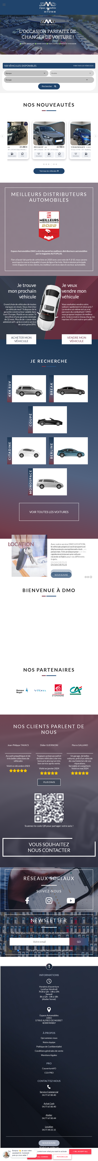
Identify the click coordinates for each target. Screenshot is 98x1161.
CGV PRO (49, 1072)
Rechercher (47, 86)
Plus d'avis (49, 782)
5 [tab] (53, 164)
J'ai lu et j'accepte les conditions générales (49, 950)
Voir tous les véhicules (48, 171)
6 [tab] (56, 164)
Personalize (62, 1157)
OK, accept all (81, 1151)
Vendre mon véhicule (76, 339)
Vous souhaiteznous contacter (49, 847)
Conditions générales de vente (49, 1051)
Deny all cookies (40, 1157)
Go (79, 941)
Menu (4, 4)
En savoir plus (59, 564)
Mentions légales (49, 1055)
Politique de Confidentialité (49, 1046)
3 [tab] (48, 164)
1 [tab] (43, 164)
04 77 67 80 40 (50, 12)
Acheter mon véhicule (21, 339)
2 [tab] (46, 164)
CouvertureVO (49, 1068)
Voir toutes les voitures (48, 512)
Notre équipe (49, 1042)
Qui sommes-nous (49, 1038)
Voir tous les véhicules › (83, 66)
